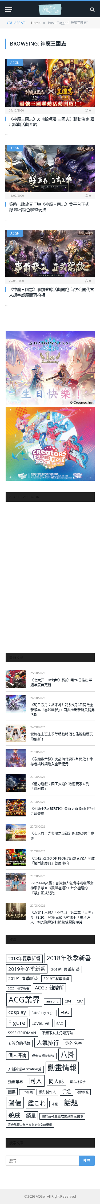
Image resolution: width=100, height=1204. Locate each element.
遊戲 (14, 1115)
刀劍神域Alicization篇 (25, 1069)
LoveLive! (40, 1023)
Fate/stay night (43, 1012)
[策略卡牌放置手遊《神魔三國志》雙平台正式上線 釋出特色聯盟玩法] (50, 168)
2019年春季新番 (23, 978)
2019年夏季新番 (65, 969)
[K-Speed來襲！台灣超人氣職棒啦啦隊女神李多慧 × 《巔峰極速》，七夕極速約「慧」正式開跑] (16, 882)
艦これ (37, 1103)
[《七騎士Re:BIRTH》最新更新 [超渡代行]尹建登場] (16, 807)
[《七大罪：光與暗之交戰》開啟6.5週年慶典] (16, 832)
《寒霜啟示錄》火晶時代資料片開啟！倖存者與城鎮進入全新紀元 (61, 761)
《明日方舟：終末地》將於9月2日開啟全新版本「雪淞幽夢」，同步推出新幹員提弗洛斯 (62, 709)
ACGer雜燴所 (49, 987)
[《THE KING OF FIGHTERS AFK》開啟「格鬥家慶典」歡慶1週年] (16, 857)
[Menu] (8, 9)
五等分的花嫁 (19, 1043)
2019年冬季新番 (26, 968)
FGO (65, 1012)
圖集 (11, 1091)
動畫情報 (62, 1067)
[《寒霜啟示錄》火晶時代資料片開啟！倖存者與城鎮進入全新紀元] (16, 758)
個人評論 (17, 1055)
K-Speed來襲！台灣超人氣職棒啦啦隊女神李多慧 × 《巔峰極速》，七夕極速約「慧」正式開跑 (62, 888)
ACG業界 (24, 999)
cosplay (17, 1012)
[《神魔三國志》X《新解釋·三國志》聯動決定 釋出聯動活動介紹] (50, 83)
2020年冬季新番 (18, 988)
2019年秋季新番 (56, 978)
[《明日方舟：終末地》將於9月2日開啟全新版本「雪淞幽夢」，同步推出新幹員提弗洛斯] (16, 704)
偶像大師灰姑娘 (43, 1056)
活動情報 (83, 1092)
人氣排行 (48, 1042)
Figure (16, 1022)
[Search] (92, 9)
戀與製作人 (47, 1092)
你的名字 (73, 1043)
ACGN (14, 62)
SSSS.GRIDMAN (22, 1032)
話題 (71, 1102)
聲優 (15, 1102)
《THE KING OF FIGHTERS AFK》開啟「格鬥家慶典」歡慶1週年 (62, 861)
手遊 (66, 1091)
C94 (68, 1001)
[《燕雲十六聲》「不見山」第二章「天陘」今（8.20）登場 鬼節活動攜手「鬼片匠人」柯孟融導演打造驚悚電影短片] (16, 911)
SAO (59, 1023)
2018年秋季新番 (69, 958)
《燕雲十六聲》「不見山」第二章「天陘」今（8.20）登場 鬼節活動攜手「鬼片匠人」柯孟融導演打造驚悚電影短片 (62, 917)
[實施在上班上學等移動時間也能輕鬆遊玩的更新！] (16, 733)
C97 (80, 1001)
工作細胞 (27, 1092)
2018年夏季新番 (24, 958)
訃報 (54, 1104)
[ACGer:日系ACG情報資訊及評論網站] (50, 9)
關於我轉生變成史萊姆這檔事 (62, 1116)
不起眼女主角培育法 (57, 1032)
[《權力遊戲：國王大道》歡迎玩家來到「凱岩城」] (16, 782)
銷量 (31, 1115)
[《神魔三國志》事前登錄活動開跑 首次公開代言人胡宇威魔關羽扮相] (50, 253)
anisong (52, 1001)
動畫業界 (15, 1081)
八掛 (67, 1054)
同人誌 (56, 1081)
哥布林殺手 (78, 1082)
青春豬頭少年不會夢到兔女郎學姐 (30, 1125)
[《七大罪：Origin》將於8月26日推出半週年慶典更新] (16, 679)
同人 (35, 1080)
